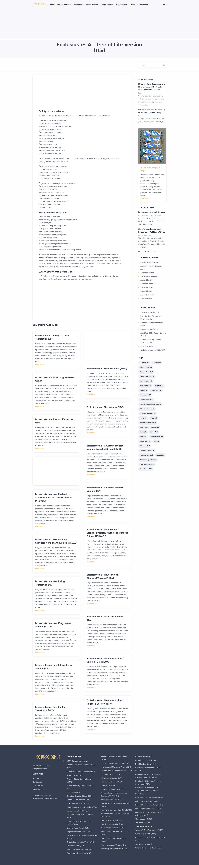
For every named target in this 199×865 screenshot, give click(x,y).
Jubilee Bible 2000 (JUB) (111, 774)
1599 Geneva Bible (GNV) (150, 312)
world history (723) (146, 469)
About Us (36, 778)
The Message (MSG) (143, 819)
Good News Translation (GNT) (79, 853)
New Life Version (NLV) (144, 756)
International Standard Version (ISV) (116, 767)
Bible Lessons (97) (146, 395)
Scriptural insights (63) (147, 464)
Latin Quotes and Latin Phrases (151, 212)
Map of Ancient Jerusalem (149, 252)
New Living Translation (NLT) (146, 760)
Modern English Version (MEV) (113, 789)
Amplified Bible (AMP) (149, 329)
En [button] (164, 5)
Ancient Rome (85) (146, 381)
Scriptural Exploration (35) (148, 460)
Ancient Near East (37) (147, 376)
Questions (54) (145, 446)
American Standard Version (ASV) (81, 771)
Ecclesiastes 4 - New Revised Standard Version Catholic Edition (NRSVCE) (53, 497)
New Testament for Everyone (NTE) (149, 797)
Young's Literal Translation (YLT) (148, 848)
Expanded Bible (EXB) (75, 846)
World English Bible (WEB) (145, 834)
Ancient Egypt (146, 280)
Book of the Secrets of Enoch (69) (151, 404)
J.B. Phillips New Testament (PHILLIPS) (116, 771)
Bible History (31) (157, 390)
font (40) (154, 418)
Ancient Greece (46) (147, 372)
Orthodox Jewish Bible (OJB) (146, 801)
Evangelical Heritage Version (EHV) (81, 842)
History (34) (144, 427)
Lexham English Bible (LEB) (111, 782)
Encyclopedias (107, 5)
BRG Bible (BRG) (146, 346)
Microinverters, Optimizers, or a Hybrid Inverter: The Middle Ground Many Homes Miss (151, 87)
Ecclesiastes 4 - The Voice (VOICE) (105, 407)
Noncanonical (121, 5)
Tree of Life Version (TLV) (145, 826)
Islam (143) (155, 427)
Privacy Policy (38, 789)
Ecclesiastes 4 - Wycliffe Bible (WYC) (107, 368)
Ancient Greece (146, 284)
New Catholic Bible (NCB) (111, 820)
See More (144, 198)
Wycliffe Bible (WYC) (143, 844)
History (133, 5)
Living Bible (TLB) (108, 785)
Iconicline (41, 798)
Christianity (77, 5)
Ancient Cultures (147, 273)
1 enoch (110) (145, 362)
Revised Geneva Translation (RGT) (149, 805)
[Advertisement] (99, 24)
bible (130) (144, 390)
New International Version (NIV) (114, 845)
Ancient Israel (146, 291)
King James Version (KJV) (111, 778)
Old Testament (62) (157, 436)
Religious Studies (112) (147, 450)
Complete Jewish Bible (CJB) (78, 803)
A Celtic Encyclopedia (149, 262)
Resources (144, 5)
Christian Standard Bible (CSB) (153, 350)
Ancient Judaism (147, 295)
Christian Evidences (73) (148, 413)
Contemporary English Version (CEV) (82, 807)
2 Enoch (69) (157, 362)
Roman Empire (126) (147, 455)
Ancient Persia (146, 299)
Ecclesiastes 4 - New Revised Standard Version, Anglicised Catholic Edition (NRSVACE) (107, 533)
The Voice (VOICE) (142, 823)
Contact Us (37, 782)
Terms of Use (38, 786)
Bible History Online (51, 798)
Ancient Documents (148, 276)
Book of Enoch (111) (147, 399)
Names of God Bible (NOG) (112, 800)
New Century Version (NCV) (112, 824)
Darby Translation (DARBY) (78, 811)
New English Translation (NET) (113, 828)
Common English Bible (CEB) (78, 800)
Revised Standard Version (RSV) (148, 809)
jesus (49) (143, 432)
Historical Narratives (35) (148, 422)
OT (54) (157, 441)
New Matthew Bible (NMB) (145, 764)
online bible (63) (145, 441)
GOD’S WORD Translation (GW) (80, 849)
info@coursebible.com (42, 795)
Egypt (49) (144, 418)
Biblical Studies (92, 5)
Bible (52, 5)
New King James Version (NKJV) (114, 849)
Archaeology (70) (146, 385)
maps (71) (144, 436)
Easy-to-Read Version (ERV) (78, 828)
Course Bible (44, 766)
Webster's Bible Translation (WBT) (149, 830)
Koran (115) (154, 432)
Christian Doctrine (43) (147, 409)
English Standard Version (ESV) (79, 832)
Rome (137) (160, 455)
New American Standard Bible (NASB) (116, 810)
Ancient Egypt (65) (146, 367)
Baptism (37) (159, 385)
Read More (39, 364)
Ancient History (63, 5)
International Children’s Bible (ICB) (115, 763)
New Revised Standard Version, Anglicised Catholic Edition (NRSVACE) (148, 791)
